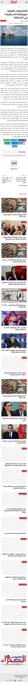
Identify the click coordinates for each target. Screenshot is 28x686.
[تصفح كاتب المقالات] (14, 163)
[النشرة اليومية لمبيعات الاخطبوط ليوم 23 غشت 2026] (14, 205)
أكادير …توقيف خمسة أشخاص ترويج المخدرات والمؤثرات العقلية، (7, 179)
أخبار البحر (24, 199)
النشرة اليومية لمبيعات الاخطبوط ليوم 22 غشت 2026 (14, 396)
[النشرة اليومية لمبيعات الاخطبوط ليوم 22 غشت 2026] (14, 386)
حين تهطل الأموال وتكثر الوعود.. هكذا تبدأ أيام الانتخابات (14, 306)
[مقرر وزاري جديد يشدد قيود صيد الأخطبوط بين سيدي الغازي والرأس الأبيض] (14, 273)
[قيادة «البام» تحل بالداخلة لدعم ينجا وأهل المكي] (14, 409)
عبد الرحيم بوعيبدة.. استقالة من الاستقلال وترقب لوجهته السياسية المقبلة (14, 555)
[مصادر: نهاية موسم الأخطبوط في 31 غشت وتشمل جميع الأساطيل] (14, 250)
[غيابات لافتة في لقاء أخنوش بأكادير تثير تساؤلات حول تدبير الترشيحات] (14, 363)
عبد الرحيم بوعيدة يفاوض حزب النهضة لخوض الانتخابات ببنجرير (15, 578)
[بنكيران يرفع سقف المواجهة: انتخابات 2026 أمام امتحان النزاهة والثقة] (14, 340)
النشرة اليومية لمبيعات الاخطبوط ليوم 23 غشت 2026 (14, 215)
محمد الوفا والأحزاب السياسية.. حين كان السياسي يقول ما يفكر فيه (14, 645)
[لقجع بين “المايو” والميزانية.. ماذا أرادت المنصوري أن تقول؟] (14, 318)
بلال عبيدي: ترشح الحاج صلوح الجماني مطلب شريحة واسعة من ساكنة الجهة (15, 464)
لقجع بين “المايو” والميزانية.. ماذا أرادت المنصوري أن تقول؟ (15, 328)
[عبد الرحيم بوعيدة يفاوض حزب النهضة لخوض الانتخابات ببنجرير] (14, 567)
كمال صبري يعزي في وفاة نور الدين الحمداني (16, 600)
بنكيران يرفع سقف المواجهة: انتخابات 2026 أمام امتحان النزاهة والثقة (14, 351)
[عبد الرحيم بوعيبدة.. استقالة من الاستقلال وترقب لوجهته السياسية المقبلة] (14, 544)
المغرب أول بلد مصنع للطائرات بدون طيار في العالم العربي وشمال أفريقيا (20, 179)
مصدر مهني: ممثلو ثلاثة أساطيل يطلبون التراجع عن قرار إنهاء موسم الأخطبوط (14, 238)
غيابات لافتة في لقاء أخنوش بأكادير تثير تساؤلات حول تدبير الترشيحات (15, 373)
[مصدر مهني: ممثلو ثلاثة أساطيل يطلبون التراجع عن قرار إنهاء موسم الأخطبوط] (14, 227)
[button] (22, 140)
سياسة (24, 313)
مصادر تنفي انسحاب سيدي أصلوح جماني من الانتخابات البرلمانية (14, 487)
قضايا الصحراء (3, 21)
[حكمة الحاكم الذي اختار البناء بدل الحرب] (14, 523)
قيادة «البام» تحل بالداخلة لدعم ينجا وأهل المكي (14, 419)
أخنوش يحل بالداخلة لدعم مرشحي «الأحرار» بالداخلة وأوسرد (14, 442)
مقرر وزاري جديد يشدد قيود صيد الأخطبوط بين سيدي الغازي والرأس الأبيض (14, 283)
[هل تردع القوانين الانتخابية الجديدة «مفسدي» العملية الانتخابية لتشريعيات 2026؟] (14, 499)
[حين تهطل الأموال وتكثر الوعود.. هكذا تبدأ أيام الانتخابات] (14, 295)
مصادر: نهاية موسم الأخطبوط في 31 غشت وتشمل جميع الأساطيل (14, 260)
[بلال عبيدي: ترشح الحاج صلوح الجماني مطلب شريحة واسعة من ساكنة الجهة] (14, 454)
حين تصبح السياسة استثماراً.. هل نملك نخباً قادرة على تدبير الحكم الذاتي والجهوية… (14, 623)
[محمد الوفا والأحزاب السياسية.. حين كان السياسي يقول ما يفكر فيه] (14, 635)
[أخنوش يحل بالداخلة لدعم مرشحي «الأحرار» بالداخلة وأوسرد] (14, 431)
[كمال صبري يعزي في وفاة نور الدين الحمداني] (14, 590)
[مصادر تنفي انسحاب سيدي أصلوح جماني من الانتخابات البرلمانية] (14, 476)
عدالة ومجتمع (22, 494)
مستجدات (23, 290)
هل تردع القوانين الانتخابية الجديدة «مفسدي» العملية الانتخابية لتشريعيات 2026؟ (15, 510)
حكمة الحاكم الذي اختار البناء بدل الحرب (15, 533)
